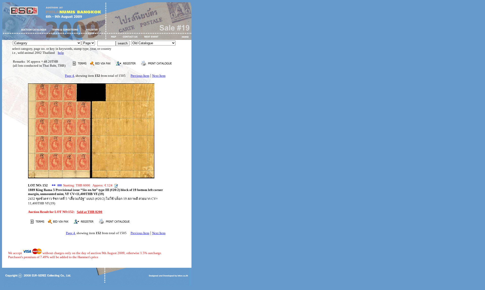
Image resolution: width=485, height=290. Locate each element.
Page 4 (69, 76)
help (61, 53)
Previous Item (140, 76)
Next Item (158, 76)
